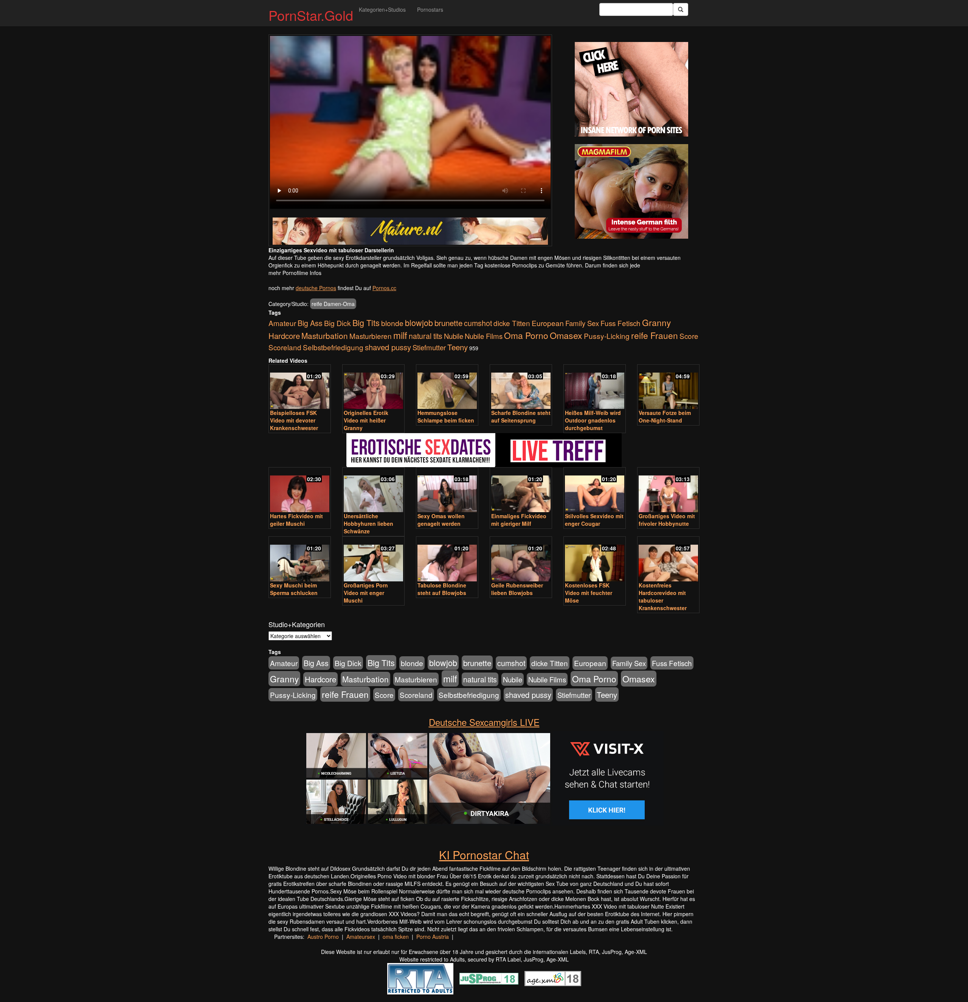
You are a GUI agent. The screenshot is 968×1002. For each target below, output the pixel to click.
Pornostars (430, 9)
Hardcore (284, 335)
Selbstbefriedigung (333, 347)
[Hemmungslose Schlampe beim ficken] (447, 387)
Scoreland (284, 347)
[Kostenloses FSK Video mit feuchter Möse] (594, 559)
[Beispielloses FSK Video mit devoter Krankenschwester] (299, 387)
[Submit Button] (680, 9)
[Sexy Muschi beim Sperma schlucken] (299, 559)
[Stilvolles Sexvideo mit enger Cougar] (594, 490)
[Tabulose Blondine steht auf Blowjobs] (447, 559)
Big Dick (337, 323)
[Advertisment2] (631, 191)
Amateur (282, 323)
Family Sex (582, 323)
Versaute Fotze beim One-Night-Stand (665, 416)
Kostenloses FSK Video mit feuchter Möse (588, 592)
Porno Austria (432, 936)
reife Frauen (654, 335)
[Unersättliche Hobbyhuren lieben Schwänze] (373, 490)
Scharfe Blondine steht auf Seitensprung (521, 416)
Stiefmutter (429, 347)
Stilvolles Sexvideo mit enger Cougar (594, 519)
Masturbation (324, 335)
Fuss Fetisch (620, 323)
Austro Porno (323, 936)
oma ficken (396, 936)
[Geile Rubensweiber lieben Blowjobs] (521, 559)
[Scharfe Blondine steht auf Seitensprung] (521, 387)
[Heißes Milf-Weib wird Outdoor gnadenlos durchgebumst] (594, 387)
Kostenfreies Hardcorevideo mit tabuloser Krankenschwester (663, 596)
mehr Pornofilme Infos (294, 273)
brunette (448, 322)
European (548, 323)
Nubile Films (484, 336)
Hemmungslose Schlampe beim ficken (445, 416)
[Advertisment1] (631, 89)
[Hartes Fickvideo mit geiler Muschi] (299, 490)
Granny (656, 322)
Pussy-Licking (607, 336)
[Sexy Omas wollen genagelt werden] (447, 490)
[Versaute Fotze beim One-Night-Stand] (668, 387)
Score (688, 336)
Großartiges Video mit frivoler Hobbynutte (667, 519)
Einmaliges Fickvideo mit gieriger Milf (518, 519)
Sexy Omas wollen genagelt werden (441, 519)
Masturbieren (370, 336)
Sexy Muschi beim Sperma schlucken (294, 589)
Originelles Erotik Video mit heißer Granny (366, 420)
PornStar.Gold (310, 15)
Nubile (453, 336)
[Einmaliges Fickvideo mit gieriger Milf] (521, 490)
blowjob (419, 322)
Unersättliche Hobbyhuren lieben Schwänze (368, 523)
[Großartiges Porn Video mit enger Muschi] (373, 559)
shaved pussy (388, 347)
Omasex (566, 335)
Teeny (457, 347)
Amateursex (360, 936)
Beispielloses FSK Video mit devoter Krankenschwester (294, 420)
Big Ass (310, 322)
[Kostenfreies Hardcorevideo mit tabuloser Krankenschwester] (668, 559)
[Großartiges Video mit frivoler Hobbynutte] (668, 490)
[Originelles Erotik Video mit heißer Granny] (373, 387)
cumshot (478, 323)
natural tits (425, 336)
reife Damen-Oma (333, 304)
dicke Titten (511, 323)
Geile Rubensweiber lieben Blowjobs (517, 589)
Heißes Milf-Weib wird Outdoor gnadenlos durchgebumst (593, 420)
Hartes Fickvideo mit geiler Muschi (296, 519)
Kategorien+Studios (382, 9)
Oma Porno (526, 335)
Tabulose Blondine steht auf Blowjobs (441, 589)
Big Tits (366, 322)
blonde (392, 323)
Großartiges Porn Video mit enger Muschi (366, 592)
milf (400, 335)
